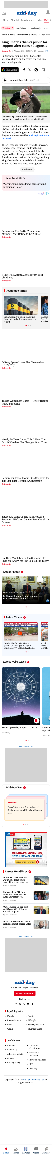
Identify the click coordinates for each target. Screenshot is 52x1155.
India (9, 1024)
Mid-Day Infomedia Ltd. (33, 1079)
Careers (10, 1058)
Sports (31, 1016)
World (10, 1029)
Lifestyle (32, 1020)
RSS (31, 1064)
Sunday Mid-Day (36, 1024)
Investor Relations (38, 1060)
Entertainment (14, 1020)
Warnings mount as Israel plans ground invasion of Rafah (24, 185)
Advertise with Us (15, 1054)
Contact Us (12, 1049)
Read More (27, 169)
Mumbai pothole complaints (27, 28)
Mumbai (11, 1016)
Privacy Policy (13, 1062)
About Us (11, 1045)
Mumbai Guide (35, 1029)
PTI (46, 51)
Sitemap (33, 1068)
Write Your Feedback (24, 993)
